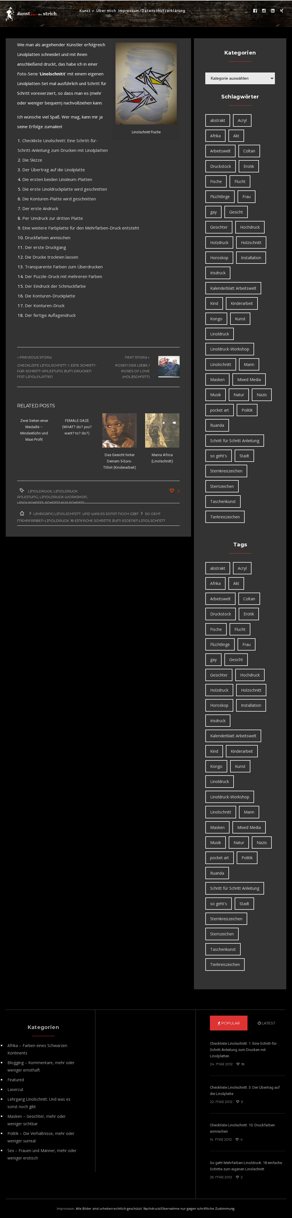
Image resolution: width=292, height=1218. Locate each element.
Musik (215, 394)
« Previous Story (34, 357)
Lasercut (15, 1089)
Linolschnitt (30, 502)
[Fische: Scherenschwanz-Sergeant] (146, 83)
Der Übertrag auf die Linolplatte (53, 169)
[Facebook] (255, 11)
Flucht (240, 181)
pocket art (219, 410)
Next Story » (137, 357)
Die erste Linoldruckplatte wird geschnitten (64, 189)
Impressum (65, 1208)
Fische (216, 181)
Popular (230, 1023)
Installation (251, 257)
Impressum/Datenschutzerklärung (151, 11)
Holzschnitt (251, 242)
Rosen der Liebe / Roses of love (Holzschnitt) (132, 371)
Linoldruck (40, 491)
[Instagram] (264, 11)
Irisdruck (218, 272)
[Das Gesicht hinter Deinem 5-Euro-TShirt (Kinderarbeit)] (119, 430)
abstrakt (217, 120)
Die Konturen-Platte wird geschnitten (59, 199)
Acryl (242, 120)
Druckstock (220, 166)
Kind (214, 303)
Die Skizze (32, 160)
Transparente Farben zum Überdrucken (64, 266)
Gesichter (219, 227)
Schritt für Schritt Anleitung (234, 440)
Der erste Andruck (40, 208)
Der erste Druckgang (45, 247)
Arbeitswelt (220, 151)
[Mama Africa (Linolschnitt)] (162, 430)
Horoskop (219, 257)
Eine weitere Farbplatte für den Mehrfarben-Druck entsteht (80, 228)
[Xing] (281, 11)
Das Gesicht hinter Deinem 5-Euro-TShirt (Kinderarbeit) (119, 461)
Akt (236, 135)
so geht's (218, 455)
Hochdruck (250, 227)
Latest (268, 1023)
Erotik (249, 166)
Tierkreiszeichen (225, 517)
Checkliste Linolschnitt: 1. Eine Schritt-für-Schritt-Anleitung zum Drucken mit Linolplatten (57, 371)
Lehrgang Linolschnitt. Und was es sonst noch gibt (86, 514)
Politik (247, 410)
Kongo (216, 318)
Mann (249, 364)
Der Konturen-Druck (44, 305)
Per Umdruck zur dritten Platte (52, 218)
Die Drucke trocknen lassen (51, 257)
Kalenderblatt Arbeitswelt (233, 288)
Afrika (215, 135)
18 (242, 1064)
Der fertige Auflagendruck (50, 315)
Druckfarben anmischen (47, 237)
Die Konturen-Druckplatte (50, 296)
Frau (246, 196)
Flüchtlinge (220, 196)
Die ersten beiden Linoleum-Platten (57, 179)
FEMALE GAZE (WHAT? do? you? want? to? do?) (77, 426)
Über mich (106, 11)
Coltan (249, 151)
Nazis (262, 394)
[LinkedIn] (273, 11)
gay (213, 212)
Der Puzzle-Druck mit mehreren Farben (63, 276)
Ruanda (217, 425)
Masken (217, 379)
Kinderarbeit (242, 303)
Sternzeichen (222, 486)
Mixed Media (249, 379)
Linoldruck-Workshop (63, 497)
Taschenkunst (223, 501)
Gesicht (236, 212)
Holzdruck (219, 242)
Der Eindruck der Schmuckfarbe (55, 286)
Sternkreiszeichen (226, 471)
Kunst (85, 11)
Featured (15, 1079)
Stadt (244, 455)
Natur (239, 394)
